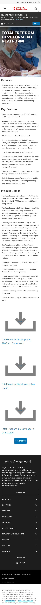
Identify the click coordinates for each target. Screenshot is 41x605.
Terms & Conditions (8, 578)
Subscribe (20, 492)
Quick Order (30, 2)
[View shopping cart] (39, 2)
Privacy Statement (8, 582)
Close (36, 24)
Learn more (19, 19)
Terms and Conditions (25, 601)
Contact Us (20, 441)
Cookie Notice (10, 601)
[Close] (38, 587)
